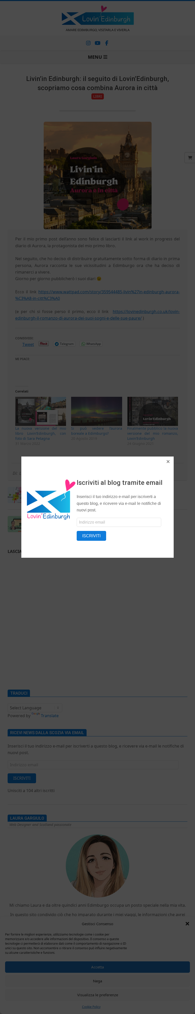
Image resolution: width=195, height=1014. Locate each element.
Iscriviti (91, 536)
